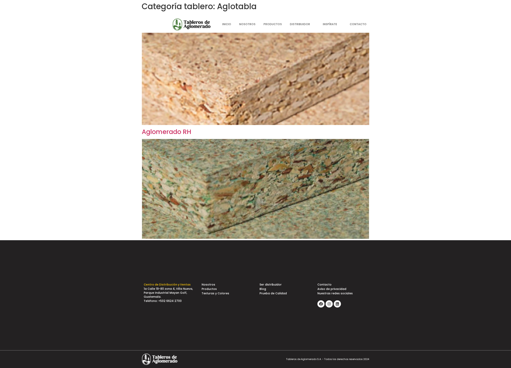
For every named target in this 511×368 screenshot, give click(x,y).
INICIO (226, 24)
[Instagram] (363, 10)
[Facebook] (356, 10)
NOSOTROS (247, 24)
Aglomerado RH (166, 131)
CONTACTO (358, 24)
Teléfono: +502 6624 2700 (163, 301)
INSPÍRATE (330, 24)
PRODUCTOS (272, 24)
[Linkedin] (370, 10)
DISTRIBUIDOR (300, 24)
